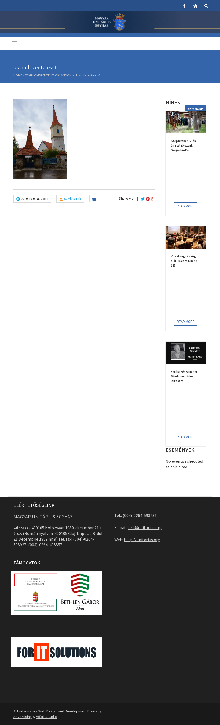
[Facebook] (184, 5)
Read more (186, 206)
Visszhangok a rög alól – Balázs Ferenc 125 (184, 260)
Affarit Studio (46, 716)
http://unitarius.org (142, 539)
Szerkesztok (72, 198)
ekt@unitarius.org (145, 527)
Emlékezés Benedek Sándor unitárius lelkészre (184, 376)
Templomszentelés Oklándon (48, 75)
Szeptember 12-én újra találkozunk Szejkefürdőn (183, 145)
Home (17, 75)
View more (195, 109)
